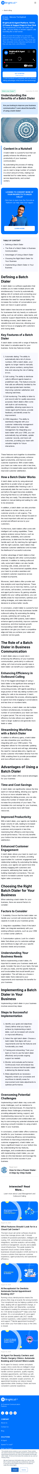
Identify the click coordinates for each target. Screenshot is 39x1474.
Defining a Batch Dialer (14, 244)
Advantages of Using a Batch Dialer (19, 255)
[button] (35, 2)
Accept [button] (15, 1470)
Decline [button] (24, 1470)
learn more (19, 228)
